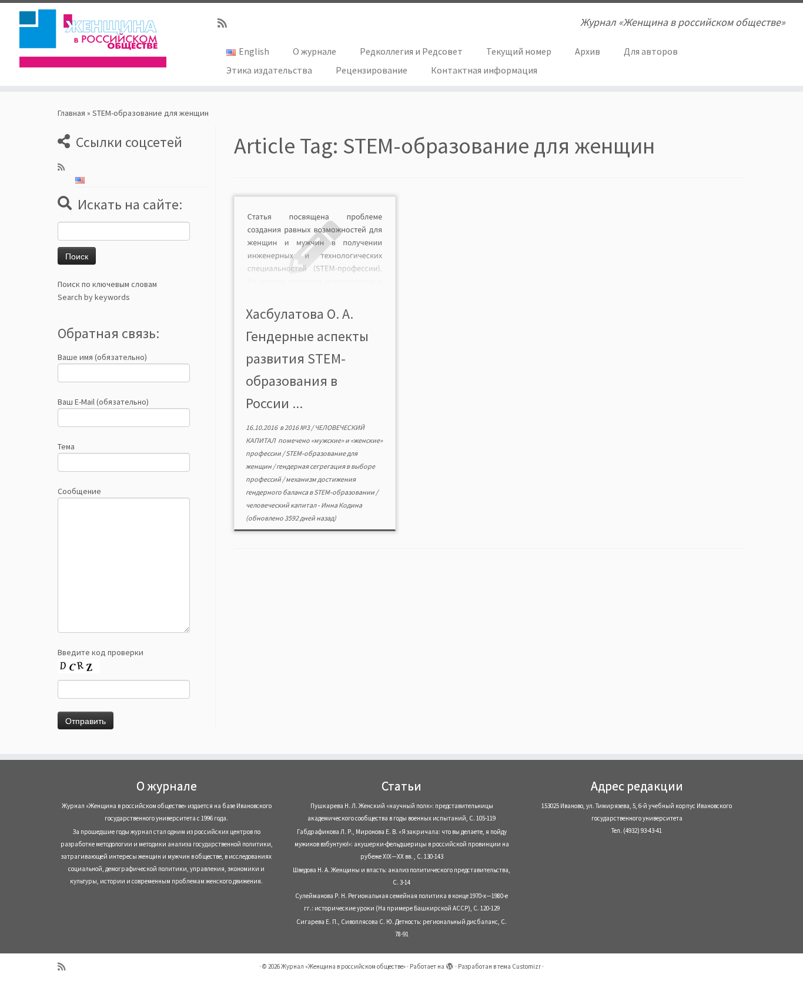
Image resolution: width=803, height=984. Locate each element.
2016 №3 (298, 427)
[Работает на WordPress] (450, 964)
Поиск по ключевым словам (107, 284)
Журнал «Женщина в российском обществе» (343, 966)
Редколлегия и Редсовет (411, 51)
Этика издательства (269, 70)
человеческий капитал (281, 505)
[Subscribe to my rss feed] (226, 23)
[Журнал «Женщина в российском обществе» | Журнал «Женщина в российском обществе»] (92, 38)
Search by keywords (94, 297)
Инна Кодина (341, 505)
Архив (587, 51)
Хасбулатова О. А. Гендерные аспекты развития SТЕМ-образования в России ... (307, 358)
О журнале (314, 51)
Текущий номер (518, 51)
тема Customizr (519, 966)
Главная (71, 113)
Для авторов (651, 51)
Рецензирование (371, 70)
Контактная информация (484, 70)
